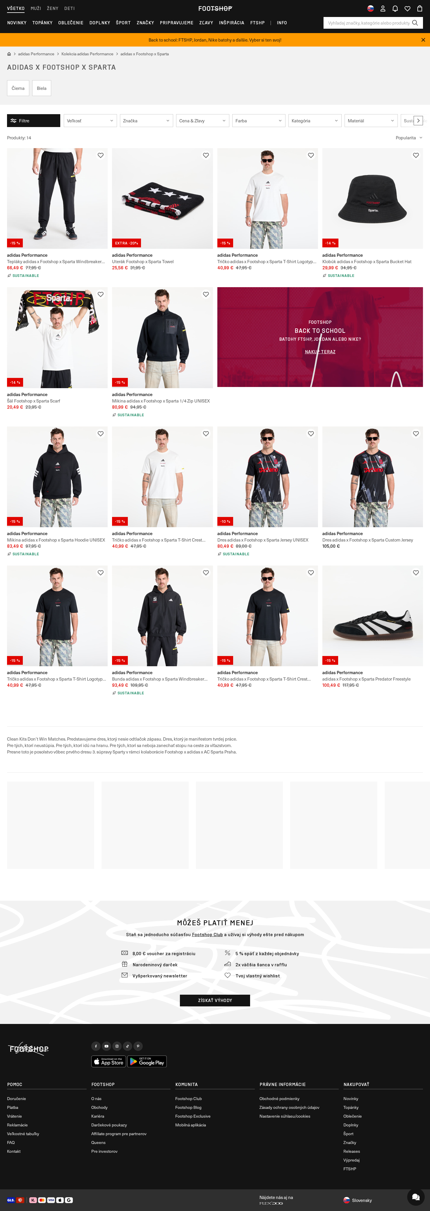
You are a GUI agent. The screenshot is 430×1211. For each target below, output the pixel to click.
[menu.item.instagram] (117, 1046)
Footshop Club (207, 934)
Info (282, 22)
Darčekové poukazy (109, 1125)
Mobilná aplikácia (190, 1125)
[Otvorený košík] (420, 8)
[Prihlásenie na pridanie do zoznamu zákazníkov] (100, 155)
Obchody (99, 1107)
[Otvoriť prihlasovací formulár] (383, 8)
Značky (145, 22)
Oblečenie (70, 22)
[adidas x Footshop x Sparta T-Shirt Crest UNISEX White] (162, 476)
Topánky (42, 22)
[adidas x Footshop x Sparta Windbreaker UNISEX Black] (162, 616)
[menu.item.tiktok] (127, 1046)
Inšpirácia (231, 22)
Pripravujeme (176, 22)
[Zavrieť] (423, 40)
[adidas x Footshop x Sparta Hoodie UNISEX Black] (57, 476)
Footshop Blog (188, 1107)
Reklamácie (17, 1125)
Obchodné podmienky (279, 1098)
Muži (35, 8)
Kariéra (97, 1116)
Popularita (406, 138)
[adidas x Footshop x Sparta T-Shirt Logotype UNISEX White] (267, 198)
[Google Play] (147, 1061)
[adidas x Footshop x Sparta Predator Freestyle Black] (372, 616)
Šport (123, 22)
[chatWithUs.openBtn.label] (416, 1197)
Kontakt (13, 1151)
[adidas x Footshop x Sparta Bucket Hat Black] (372, 198)
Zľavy (206, 22)
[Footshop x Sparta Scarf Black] (57, 337)
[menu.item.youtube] (106, 1046)
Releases (351, 1151)
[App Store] (108, 1061)
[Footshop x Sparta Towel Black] (162, 198)
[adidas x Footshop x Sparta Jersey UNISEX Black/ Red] (267, 476)
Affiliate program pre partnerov (119, 1133)
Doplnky (99, 22)
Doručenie (16, 1098)
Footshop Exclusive (193, 1116)
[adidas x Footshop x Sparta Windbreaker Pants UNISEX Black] (57, 198)
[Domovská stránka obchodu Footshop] (215, 8)
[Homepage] (47, 1049)
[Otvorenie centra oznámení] (395, 8)
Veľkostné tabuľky (23, 1133)
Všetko (16, 8)
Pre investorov (104, 1151)
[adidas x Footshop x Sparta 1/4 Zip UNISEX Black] (162, 337)
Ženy (52, 8)
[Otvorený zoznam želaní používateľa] (407, 8)
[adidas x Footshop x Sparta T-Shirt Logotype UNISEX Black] (57, 616)
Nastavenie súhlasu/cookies (284, 1116)
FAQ (11, 1142)
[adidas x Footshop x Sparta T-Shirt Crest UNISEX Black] (267, 616)
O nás (96, 1098)
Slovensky (362, 1200)
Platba (12, 1107)
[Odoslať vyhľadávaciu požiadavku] (415, 23)
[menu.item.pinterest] (138, 1046)
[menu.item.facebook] (96, 1046)
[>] (418, 120)
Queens (98, 1142)
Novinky (16, 22)
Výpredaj (351, 1160)
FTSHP (257, 22)
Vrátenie (14, 1116)
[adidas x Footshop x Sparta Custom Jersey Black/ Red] (372, 476)
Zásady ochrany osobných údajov (289, 1107)
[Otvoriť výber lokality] (370, 8)
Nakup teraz (320, 351)
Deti (69, 8)
